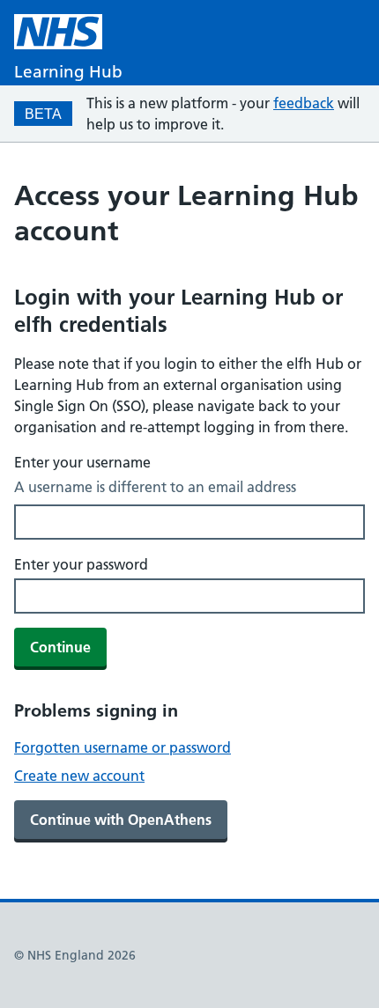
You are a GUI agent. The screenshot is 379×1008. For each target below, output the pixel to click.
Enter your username (82, 462)
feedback (303, 103)
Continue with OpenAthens (121, 819)
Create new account (79, 775)
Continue (60, 647)
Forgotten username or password (122, 747)
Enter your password (81, 564)
